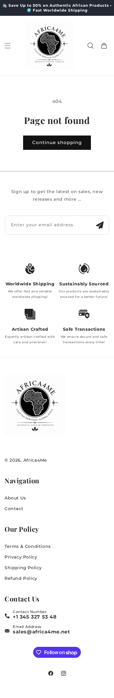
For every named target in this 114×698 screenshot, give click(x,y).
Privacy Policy (21, 557)
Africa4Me (35, 460)
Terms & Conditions (28, 546)
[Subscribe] (99, 225)
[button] (7, 45)
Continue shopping (57, 142)
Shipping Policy (23, 567)
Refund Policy (21, 578)
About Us (15, 498)
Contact (14, 508)
